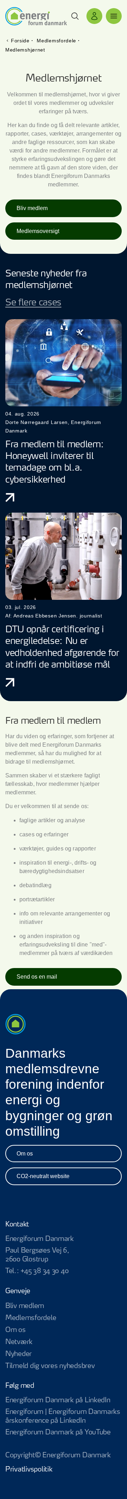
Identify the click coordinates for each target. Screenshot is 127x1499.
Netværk (18, 1342)
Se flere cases (33, 302)
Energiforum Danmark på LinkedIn (63, 1400)
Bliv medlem (32, 208)
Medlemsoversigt (38, 231)
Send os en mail (37, 977)
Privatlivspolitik (28, 1469)
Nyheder (18, 1354)
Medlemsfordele (30, 1318)
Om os (25, 1154)
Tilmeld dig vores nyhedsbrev (50, 1366)
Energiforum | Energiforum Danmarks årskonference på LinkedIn (63, 1417)
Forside (20, 40)
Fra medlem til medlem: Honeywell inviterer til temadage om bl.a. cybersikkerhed (54, 462)
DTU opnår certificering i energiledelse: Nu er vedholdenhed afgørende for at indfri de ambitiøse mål (62, 647)
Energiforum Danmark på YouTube (63, 1432)
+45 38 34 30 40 (44, 1271)
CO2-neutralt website (43, 1176)
